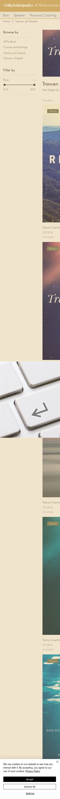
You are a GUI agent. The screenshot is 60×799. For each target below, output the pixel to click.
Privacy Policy (33, 771)
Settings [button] (30, 793)
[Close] (55, 764)
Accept (29, 779)
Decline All (29, 786)
